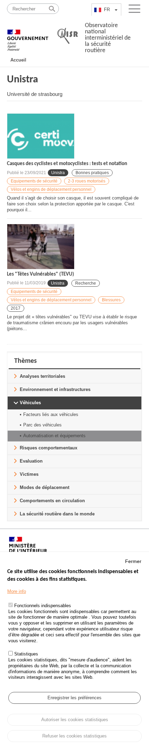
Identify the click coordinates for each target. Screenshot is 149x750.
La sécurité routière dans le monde (57, 513)
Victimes (29, 474)
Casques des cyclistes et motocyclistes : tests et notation (67, 163)
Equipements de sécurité (34, 181)
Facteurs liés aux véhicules (50, 414)
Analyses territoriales (42, 376)
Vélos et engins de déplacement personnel (51, 189)
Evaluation (31, 461)
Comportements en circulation (52, 500)
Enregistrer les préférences (74, 697)
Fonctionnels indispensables (42, 605)
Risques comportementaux (48, 447)
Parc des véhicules (42, 424)
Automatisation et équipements (54, 435)
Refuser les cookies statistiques (74, 736)
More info (16, 591)
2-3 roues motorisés (86, 181)
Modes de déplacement (44, 487)
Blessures (111, 299)
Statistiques (26, 654)
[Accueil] (28, 36)
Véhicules (30, 402)
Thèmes (25, 361)
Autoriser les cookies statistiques (74, 719)
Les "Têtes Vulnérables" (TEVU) (40, 274)
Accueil (18, 60)
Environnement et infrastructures (55, 389)
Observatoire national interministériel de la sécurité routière (108, 38)
